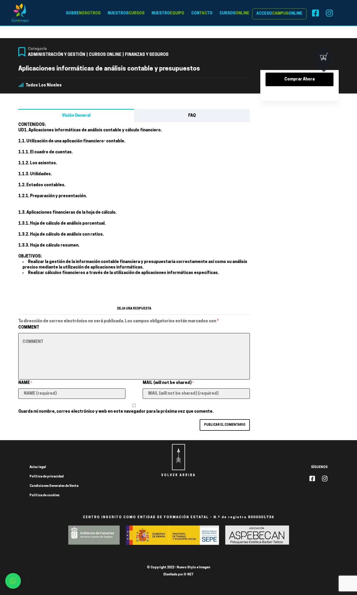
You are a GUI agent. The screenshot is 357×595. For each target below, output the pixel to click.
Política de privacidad (47, 476)
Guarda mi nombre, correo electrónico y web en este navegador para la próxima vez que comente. (116, 412)
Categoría (37, 49)
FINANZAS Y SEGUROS (147, 55)
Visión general (76, 116)
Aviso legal (38, 467)
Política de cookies (44, 495)
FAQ (192, 116)
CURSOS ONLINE (105, 55)
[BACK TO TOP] (178, 457)
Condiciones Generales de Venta (54, 486)
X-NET (189, 574)
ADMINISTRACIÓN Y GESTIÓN (56, 55)
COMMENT (28, 327)
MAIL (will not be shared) (168, 383)
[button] (13, 581)
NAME (25, 383)
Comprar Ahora (299, 79)
